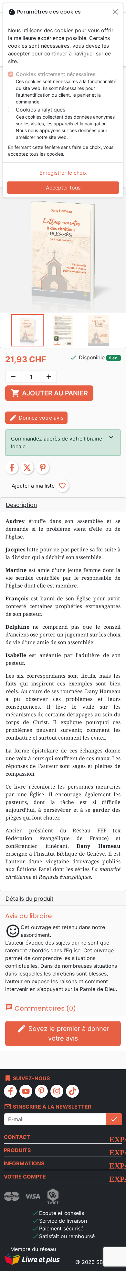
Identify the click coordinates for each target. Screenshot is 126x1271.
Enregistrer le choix (63, 173)
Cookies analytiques (40, 109)
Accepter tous (63, 187)
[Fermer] (115, 12)
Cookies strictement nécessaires (55, 74)
